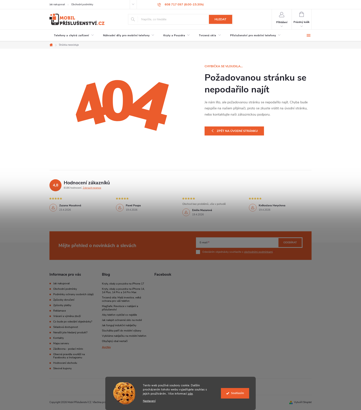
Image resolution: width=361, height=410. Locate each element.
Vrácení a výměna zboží (67, 316)
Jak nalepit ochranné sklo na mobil (122, 320)
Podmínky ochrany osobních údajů (73, 294)
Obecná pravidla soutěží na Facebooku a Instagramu (69, 356)
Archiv (106, 347)
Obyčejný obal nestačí (114, 341)
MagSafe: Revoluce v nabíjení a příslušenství (120, 307)
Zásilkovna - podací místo (68, 349)
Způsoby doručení (63, 300)
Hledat (220, 19)
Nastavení (149, 401)
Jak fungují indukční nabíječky (119, 325)
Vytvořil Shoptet (303, 402)
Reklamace (59, 310)
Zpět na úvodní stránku (237, 131)
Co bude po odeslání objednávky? (72, 321)
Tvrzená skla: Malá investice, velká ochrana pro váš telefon (121, 299)
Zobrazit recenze (92, 188)
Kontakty (58, 338)
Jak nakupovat (57, 4)
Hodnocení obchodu (65, 363)
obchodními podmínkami (258, 252)
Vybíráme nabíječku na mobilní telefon (124, 336)
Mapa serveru (61, 343)
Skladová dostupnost (65, 327)
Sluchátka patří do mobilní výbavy (121, 330)
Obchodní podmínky (82, 4)
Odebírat (290, 242)
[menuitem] (74, 35)
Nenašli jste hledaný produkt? (70, 332)
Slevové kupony (62, 368)
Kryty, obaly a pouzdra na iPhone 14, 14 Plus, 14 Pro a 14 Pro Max (123, 290)
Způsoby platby (62, 305)
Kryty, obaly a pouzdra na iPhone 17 (123, 283)
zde (190, 394)
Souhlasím (237, 393)
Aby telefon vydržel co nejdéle (119, 315)
